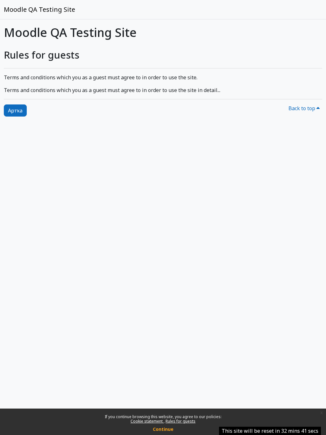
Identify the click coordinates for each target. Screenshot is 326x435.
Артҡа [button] (15, 110)
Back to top (302, 108)
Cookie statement (147, 421)
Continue (163, 429)
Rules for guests (180, 421)
